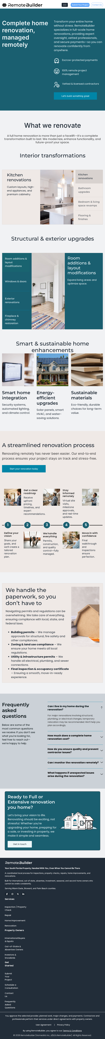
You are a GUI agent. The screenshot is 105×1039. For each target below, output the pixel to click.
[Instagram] (12, 894)
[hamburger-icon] (65, 5)
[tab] (89, 176)
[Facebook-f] (7, 894)
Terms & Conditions (72, 1030)
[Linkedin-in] (23, 894)
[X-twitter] (18, 894)
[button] (75, 708)
